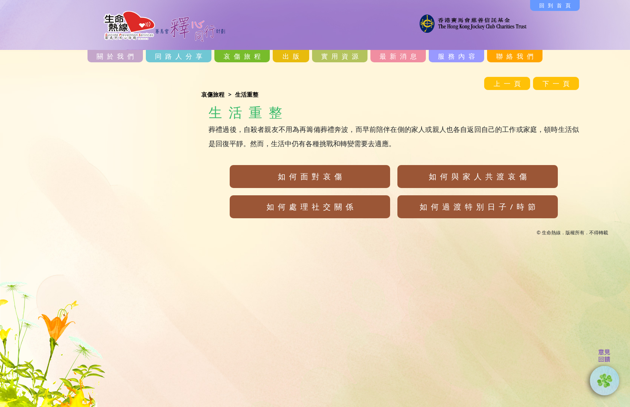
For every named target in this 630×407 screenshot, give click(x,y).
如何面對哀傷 (312, 176)
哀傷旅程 (213, 94)
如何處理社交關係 (312, 206)
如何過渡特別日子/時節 (479, 206)
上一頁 (509, 83)
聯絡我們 (516, 56)
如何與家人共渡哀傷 (479, 176)
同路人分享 (180, 56)
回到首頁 (556, 5)
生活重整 (246, 94)
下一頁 (557, 83)
